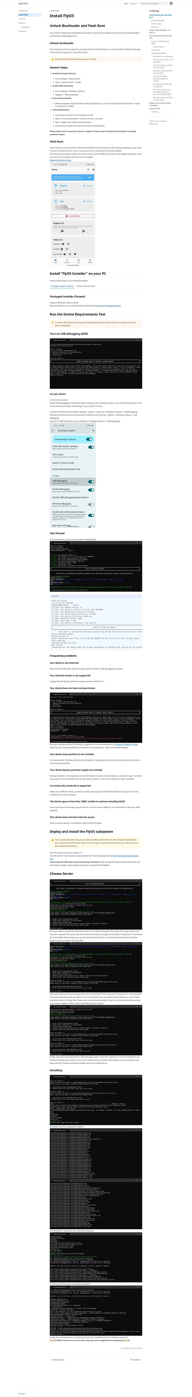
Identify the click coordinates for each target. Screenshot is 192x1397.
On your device (158, 47)
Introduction (23, 11)
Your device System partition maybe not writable (160, 78)
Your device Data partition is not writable (162, 72)
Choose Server (154, 109)
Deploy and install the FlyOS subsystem (160, 104)
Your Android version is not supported (163, 61)
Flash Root (155, 27)
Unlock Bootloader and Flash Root (160, 16)
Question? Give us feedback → (158, 121)
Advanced (22, 31)
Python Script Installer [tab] (85, 286)
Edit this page (153, 124)
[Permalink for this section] (106, 25)
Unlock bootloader (158, 20)
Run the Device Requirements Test (160, 37)
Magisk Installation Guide (60, 160)
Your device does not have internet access (162, 98)
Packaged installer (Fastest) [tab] (62, 286)
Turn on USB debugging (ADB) (160, 42)
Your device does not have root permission (162, 66)
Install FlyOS (23, 15)
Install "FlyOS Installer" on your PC (159, 31)
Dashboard (25, 27)
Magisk (119, 744)
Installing (154, 112)
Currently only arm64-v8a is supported (162, 85)
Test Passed (155, 50)
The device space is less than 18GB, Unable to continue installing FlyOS (162, 92)
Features (22, 23)
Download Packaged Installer (108, 306)
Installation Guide (130, 744)
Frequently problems (159, 53)
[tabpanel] (96, 297)
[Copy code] (139, 600)
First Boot (22, 19)
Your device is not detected (163, 56)
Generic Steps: (156, 24)
